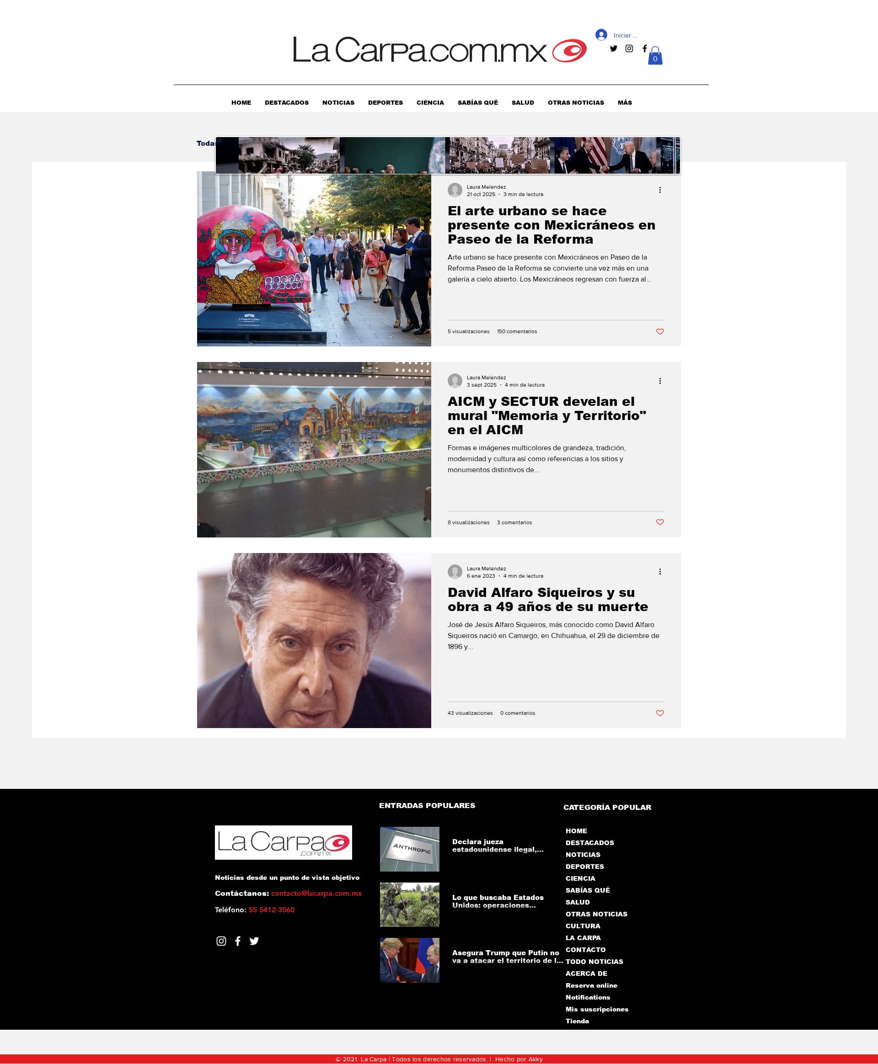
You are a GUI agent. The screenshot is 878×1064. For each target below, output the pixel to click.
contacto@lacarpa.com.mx (316, 893)
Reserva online (591, 985)
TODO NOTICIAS (594, 961)
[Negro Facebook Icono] (645, 48)
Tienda (577, 1021)
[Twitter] (254, 941)
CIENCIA (580, 878)
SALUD (578, 902)
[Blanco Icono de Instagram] (221, 941)
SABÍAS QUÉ (588, 890)
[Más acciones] (663, 190)
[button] (655, 55)
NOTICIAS (583, 854)
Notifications (588, 997)
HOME (576, 831)
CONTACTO (586, 949)
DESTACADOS (590, 842)
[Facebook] (237, 941)
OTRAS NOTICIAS (596, 914)
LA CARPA (583, 938)
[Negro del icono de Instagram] (629, 48)
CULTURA (583, 926)
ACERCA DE (586, 973)
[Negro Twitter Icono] (614, 48)
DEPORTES (585, 866)
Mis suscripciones (596, 1009)
